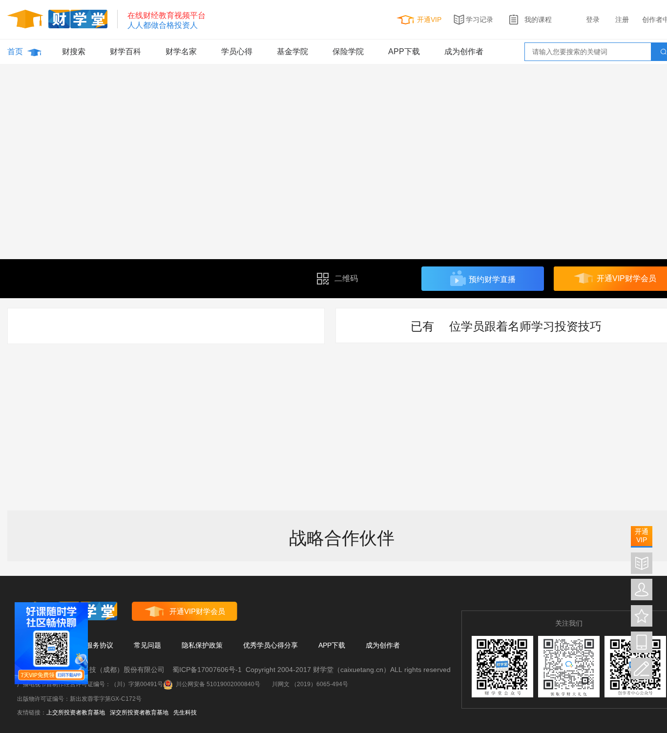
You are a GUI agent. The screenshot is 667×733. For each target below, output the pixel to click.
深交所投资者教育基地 (139, 712)
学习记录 (479, 19)
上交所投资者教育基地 (75, 712)
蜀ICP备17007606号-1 (207, 669)
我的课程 (538, 19)
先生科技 (185, 712)
